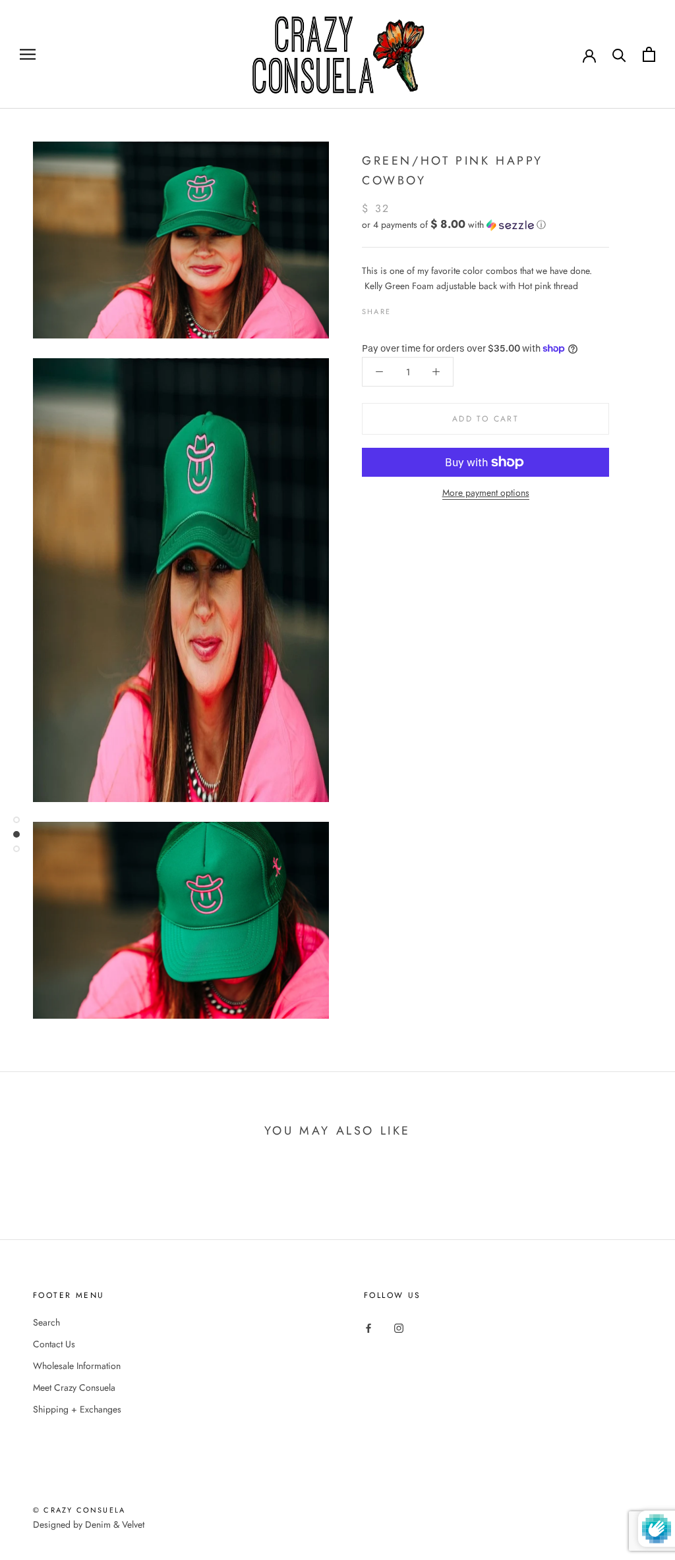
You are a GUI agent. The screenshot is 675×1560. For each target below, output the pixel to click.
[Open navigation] (28, 54)
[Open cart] (649, 54)
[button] (485, 224)
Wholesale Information (77, 1365)
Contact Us (54, 1344)
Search (46, 1322)
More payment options (485, 492)
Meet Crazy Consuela (74, 1387)
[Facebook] (403, 308)
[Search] (619, 54)
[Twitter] (421, 308)
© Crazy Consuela (79, 1510)
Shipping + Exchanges (77, 1409)
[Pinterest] (438, 308)
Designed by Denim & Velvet (88, 1524)
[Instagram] (398, 1327)
